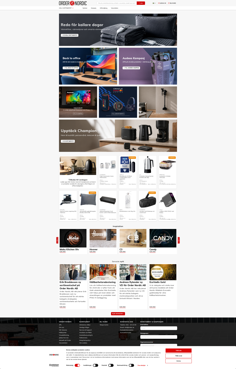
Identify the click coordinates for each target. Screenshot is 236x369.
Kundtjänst (84, 322)
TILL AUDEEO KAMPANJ (132, 68)
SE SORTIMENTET (68, 141)
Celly (160, 209)
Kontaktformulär (125, 332)
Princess (161, 174)
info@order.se (129, 327)
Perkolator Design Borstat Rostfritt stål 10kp (146, 176)
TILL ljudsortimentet (118, 113)
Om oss (61, 327)
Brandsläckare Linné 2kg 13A (127, 211)
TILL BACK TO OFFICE (71, 68)
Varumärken (114, 8)
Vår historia (63, 330)
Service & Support (85, 330)
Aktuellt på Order (65, 340)
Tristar (82, 209)
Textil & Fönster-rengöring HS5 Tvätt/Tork (68, 212)
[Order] (73, 3)
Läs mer (63, 251)
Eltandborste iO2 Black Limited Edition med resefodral (126, 177)
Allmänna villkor (84, 325)
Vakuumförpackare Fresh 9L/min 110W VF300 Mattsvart (108, 212)
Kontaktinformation (126, 330)
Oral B (121, 174)
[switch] (95, 365)
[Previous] (57, 240)
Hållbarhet (62, 332)
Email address (144, 324)
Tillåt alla (178, 350)
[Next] (179, 240)
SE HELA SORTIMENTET (70, 35)
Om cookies (83, 343)
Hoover (62, 209)
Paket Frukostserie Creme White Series (106, 176)
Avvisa (178, 361)
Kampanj (93, 8)
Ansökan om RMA (85, 332)
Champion (102, 174)
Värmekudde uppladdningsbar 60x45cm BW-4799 (88, 212)
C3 (140, 174)
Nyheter (85, 8)
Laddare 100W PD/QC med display (166, 212)
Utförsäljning (103, 8)
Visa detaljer (142, 365)
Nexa (121, 209)
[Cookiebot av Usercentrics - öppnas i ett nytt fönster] (54, 365)
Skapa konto (104, 325)
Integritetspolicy (85, 340)
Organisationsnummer (147, 342)
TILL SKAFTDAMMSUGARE (158, 113)
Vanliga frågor (84, 327)
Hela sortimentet (65, 8)
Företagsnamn (144, 333)
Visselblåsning (64, 335)
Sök (141, 3)
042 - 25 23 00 (131, 325)
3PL (60, 325)
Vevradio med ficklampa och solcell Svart (147, 212)
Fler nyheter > (118, 314)
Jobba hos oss (63, 338)
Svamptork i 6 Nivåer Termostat (164, 176)
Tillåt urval (178, 356)
